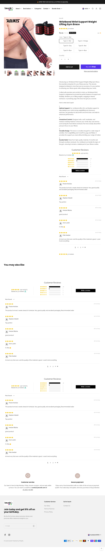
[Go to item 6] (16, 73)
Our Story (47, 506)
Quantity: (61, 55)
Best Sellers (27, 8)
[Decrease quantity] (61, 59)
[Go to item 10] (42, 73)
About (18, 8)
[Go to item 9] (36, 73)
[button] (63, 28)
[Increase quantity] (68, 59)
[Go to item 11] (49, 73)
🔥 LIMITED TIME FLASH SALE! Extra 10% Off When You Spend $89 (52, 2)
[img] (63, 181)
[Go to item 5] (9, 73)
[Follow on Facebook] (5, 535)
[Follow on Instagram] (9, 535)
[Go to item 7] (23, 73)
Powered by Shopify (17, 540)
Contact (45, 8)
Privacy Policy (48, 512)
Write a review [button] (80, 170)
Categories (37, 8)
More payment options (91, 71)
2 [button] (50, 366)
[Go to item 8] (29, 73)
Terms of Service (49, 509)
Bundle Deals (56, 8)
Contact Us (66, 506)
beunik (61, 18)
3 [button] (80, 247)
